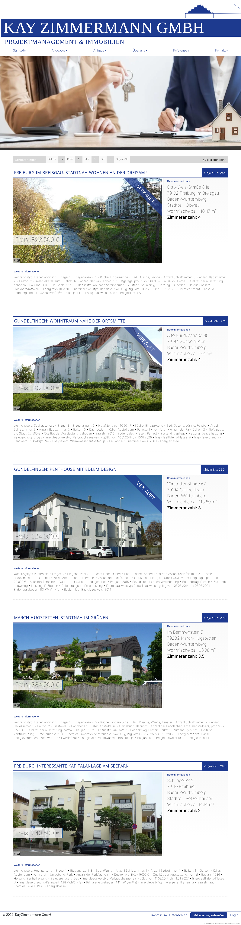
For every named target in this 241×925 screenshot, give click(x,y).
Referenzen (181, 50)
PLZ (87, 159)
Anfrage (98, 50)
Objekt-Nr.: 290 (215, 618)
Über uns (139, 50)
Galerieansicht (215, 159)
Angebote (58, 50)
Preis (70, 159)
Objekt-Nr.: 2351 (214, 469)
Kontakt (220, 50)
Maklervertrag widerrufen (209, 915)
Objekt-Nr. (122, 159)
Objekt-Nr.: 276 (215, 321)
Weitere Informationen (27, 271)
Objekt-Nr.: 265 (215, 173)
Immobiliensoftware (231, 923)
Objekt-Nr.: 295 (215, 766)
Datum (52, 159)
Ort (102, 159)
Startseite (19, 50)
